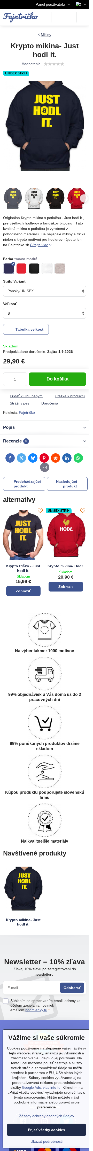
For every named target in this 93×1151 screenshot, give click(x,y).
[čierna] (34, 268)
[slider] (54, 64)
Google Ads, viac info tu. (41, 1087)
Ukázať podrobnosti (46, 1141)
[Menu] (83, 17)
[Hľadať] (57, 17)
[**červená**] (21, 268)
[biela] (47, 268)
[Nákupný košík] (70, 17)
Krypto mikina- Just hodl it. (23, 922)
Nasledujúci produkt (66, 483)
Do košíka (57, 379)
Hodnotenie (31, 64)
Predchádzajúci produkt (27, 483)
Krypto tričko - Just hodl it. (23, 568)
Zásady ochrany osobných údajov (46, 1116)
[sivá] (59, 268)
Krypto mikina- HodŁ (66, 566)
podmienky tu (36, 1010)
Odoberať (72, 988)
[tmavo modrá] (8, 268)
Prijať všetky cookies (46, 1130)
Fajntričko (27, 412)
